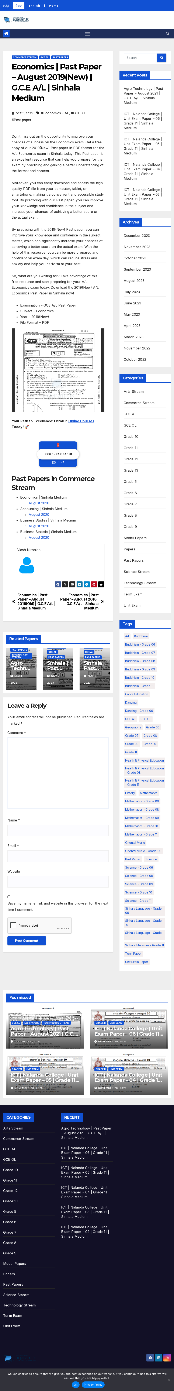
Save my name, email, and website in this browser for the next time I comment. (57, 906)
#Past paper (21, 120)
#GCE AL (78, 113)
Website (13, 871)
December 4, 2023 (27, 1041)
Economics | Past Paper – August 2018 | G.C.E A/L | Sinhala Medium (79, 601)
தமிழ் (6, 5)
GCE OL (130, 425)
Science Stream (137, 572)
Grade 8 (130, 515)
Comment (16, 733)
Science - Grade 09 (139, 884)
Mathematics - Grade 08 (142, 809)
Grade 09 (132, 744)
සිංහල (18, 5)
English (34, 5)
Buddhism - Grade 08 (140, 661)
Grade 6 (130, 493)
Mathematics (148, 793)
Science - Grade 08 (139, 876)
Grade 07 (132, 735)
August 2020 (39, 503)
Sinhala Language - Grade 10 (143, 923)
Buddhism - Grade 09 (140, 669)
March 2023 (134, 337)
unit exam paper (136, 962)
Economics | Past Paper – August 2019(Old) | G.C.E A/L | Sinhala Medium (36, 601)
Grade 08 (150, 735)
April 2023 (132, 326)
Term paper (133, 953)
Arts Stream (134, 391)
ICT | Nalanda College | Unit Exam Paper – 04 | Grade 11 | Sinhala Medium (128, 1080)
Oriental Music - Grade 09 (143, 851)
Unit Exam (132, 605)
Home (53, 5)
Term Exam (133, 594)
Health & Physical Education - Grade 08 (144, 770)
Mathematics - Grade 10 (141, 826)
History (130, 793)
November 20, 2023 (112, 1041)
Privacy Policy (93, 1384)
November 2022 (137, 348)
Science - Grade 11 (138, 900)
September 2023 (137, 269)
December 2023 (137, 235)
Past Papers (60, 57)
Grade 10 (131, 436)
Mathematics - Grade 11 (141, 834)
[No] (169, 1380)
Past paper (132, 859)
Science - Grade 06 (139, 867)
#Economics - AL (55, 113)
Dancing (131, 702)
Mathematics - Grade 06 (142, 801)
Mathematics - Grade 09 (142, 818)
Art (127, 636)
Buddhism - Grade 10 (139, 677)
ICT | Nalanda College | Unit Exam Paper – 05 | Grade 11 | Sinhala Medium (44, 1080)
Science (151, 859)
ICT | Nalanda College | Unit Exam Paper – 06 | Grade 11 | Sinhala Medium (128, 1033)
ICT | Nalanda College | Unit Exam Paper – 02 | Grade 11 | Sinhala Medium (85, 1231)
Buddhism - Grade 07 (140, 653)
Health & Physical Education (144, 760)
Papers (129, 549)
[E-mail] (19, 581)
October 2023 (135, 258)
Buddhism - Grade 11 (139, 686)
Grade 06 (153, 727)
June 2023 (132, 303)
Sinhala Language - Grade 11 (143, 935)
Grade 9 (130, 526)
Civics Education (136, 694)
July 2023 (132, 292)
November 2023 (137, 247)
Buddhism (141, 636)
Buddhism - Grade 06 (140, 644)
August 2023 (134, 280)
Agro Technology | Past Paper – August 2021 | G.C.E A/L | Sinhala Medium (44, 1033)
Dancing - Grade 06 (139, 710)
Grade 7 (130, 504)
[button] (167, 33)
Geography (133, 727)
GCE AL (45, 57)
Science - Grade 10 (138, 892)
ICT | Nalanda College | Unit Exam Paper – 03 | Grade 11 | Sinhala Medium (85, 1212)
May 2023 (132, 314)
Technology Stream (20, 656)
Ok (76, 1384)
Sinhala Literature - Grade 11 (144, 945)
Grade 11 (131, 448)
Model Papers (135, 538)
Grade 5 (130, 481)
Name (13, 820)
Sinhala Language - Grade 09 (143, 911)
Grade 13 (131, 470)
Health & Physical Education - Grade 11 (144, 782)
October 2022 (135, 359)
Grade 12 (131, 459)
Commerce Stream (24, 57)
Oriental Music (135, 842)
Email (13, 846)
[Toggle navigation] (88, 33)
